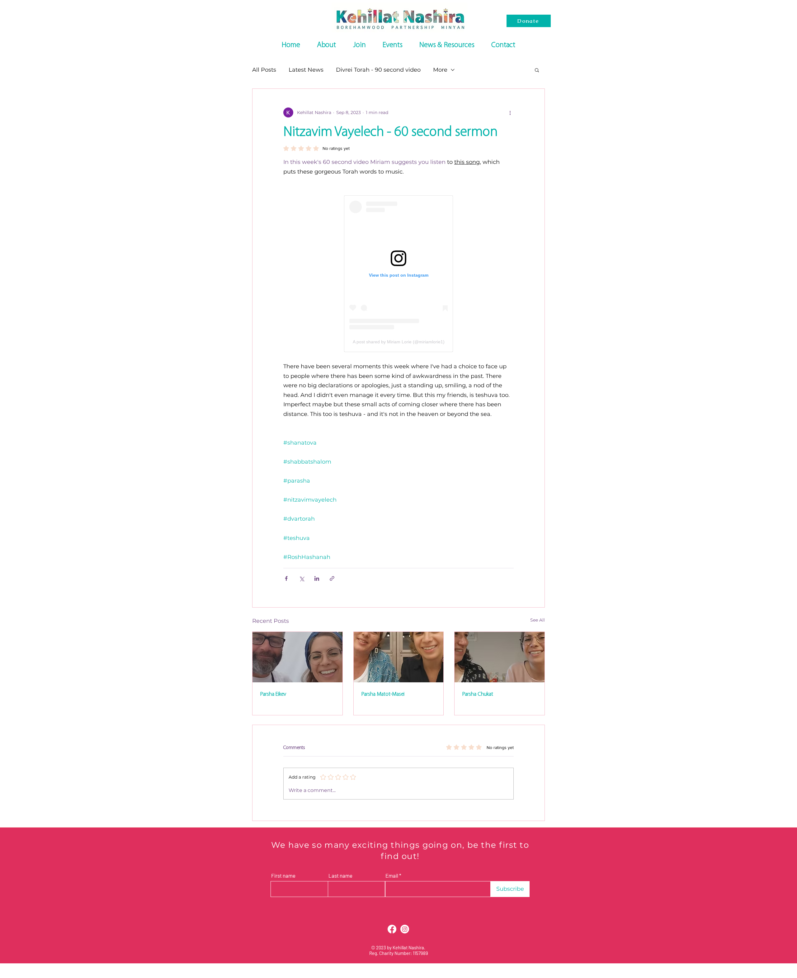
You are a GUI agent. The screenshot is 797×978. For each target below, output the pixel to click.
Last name (340, 875)
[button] (537, 69)
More (440, 69)
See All (537, 620)
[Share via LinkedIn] (317, 578)
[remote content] (398, 273)
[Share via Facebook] (286, 578)
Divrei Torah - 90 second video (378, 69)
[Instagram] (404, 929)
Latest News (306, 69)
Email (391, 875)
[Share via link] (332, 578)
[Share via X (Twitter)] (301, 578)
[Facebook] (392, 929)
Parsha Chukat (477, 694)
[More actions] (510, 112)
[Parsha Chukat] (500, 657)
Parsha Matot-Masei (382, 694)
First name (283, 875)
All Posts (264, 69)
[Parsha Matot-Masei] (399, 657)
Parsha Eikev (273, 694)
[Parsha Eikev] (297, 657)
